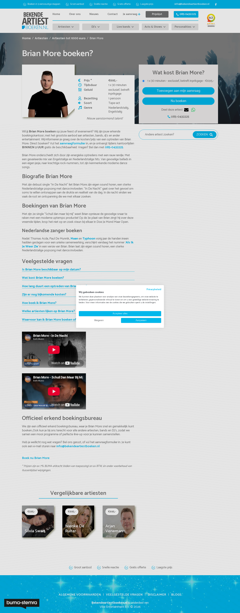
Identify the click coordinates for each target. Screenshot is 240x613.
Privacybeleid (154, 289)
